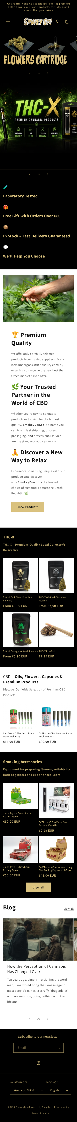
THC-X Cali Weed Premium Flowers (18, 599)
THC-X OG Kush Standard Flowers (53, 599)
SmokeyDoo (22, 1106)
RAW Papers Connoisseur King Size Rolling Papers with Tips (55, 869)
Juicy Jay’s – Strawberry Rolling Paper (16, 868)
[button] (8, 21)
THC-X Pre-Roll (47, 651)
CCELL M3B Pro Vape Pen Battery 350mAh (53, 824)
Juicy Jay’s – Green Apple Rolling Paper (17, 815)
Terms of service (40, 1113)
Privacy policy (61, 1107)
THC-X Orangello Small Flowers (20, 651)
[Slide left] (29, 73)
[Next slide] (47, 174)
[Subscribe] (58, 1048)
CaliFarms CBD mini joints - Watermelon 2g (18, 735)
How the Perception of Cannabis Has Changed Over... (36, 969)
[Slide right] (47, 73)
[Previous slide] (29, 174)
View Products (27, 507)
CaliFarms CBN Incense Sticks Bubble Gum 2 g (55, 735)
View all (38, 887)
